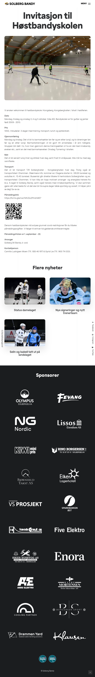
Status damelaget (25, 310)
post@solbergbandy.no (2, 338)
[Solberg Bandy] (19, 3)
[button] (85, 4)
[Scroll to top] (90, 672)
